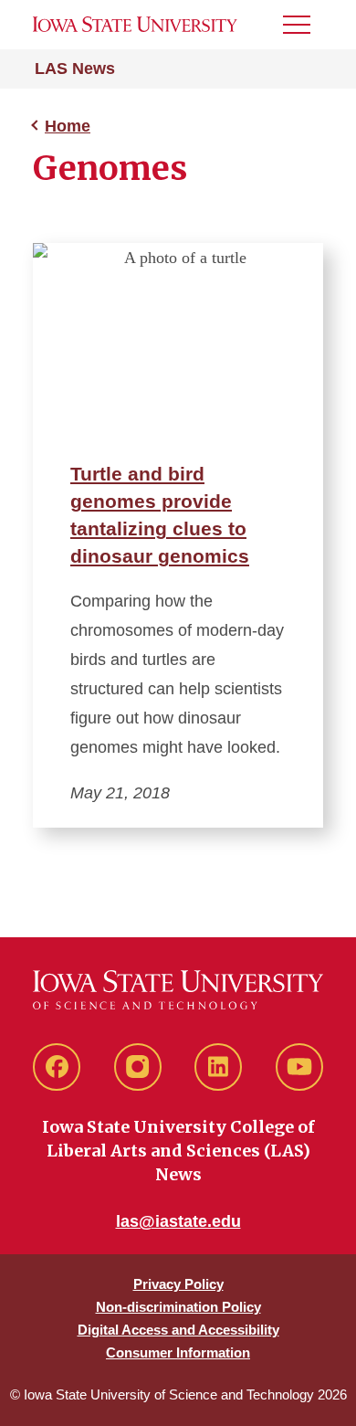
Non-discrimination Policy (178, 1307)
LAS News (75, 68)
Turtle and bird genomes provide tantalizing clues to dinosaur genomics (159, 514)
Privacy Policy (178, 1284)
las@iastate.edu (178, 1221)
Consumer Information (178, 1352)
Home (67, 126)
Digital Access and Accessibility (178, 1329)
